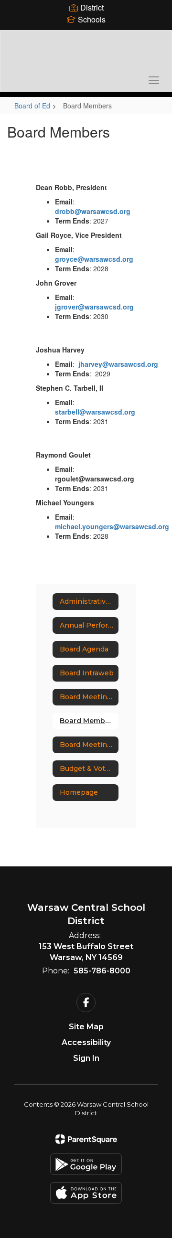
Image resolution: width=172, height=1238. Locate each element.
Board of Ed (32, 105)
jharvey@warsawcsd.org (118, 364)
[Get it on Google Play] (86, 1164)
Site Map (86, 1026)
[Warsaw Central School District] (86, 54)
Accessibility (86, 1042)
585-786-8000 (102, 970)
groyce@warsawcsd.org (94, 259)
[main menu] (153, 80)
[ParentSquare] (86, 1139)
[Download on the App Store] (86, 1193)
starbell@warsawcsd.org (95, 411)
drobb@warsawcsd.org (92, 211)
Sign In (86, 1058)
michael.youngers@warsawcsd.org (112, 526)
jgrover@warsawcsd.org (94, 306)
